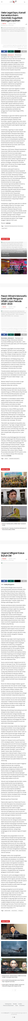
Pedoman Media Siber (8, 1005)
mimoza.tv (11, 55)
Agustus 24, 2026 (6, 972)
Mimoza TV (7, 1013)
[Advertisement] (14, 7)
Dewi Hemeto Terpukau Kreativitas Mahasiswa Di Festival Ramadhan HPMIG (14, 528)
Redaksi (4, 558)
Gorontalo (14, 910)
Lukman (4, 23)
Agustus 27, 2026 (6, 938)
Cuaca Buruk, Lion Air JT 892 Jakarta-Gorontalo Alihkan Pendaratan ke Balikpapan (12, 951)
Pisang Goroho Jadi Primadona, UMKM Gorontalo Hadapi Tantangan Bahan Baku (14, 976)
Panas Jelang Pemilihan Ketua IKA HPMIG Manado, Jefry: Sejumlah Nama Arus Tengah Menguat (13, 499)
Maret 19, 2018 (5, 520)
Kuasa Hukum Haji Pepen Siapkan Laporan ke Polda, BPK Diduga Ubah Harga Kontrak (13, 985)
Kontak (20, 1004)
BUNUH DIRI (7, 910)
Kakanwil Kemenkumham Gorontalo (14, 226)
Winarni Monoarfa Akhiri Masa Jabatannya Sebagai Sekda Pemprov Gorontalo (13, 517)
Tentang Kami (8, 1004)
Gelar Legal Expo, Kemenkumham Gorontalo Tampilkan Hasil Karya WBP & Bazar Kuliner (13, 269)
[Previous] (13, 990)
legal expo (4, 228)
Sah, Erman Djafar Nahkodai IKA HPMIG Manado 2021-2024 (12, 483)
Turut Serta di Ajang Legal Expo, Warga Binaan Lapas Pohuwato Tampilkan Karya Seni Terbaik (13, 252)
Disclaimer (21, 1005)
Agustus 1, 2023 (11, 23)
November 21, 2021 (6, 486)
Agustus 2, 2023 (6, 255)
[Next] (15, 990)
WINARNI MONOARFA (14, 458)
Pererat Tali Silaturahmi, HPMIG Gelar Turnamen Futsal (14, 524)
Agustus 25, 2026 (6, 955)
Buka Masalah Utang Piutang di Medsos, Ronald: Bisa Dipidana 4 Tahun (12, 935)
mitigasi (21, 910)
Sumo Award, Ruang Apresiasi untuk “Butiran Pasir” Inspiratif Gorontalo (13, 980)
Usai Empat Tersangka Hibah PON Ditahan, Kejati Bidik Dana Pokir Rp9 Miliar (13, 969)
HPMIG (6, 458)
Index (16, 1005)
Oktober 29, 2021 (6, 272)
